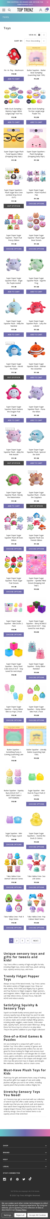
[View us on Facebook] (10, 1179)
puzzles (10, 1053)
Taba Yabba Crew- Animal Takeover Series (13, 877)
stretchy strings (10, 1111)
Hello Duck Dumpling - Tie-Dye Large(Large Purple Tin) (36, 111)
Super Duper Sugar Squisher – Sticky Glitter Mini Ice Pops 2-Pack (14, 709)
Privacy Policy (21, 1210)
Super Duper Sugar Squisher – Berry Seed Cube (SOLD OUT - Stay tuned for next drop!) (13, 667)
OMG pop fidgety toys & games (30, 988)
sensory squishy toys (12, 1015)
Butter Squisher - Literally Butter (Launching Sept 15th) (36, 752)
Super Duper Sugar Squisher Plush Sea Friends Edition (36, 537)
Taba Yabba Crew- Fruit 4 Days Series (14, 917)
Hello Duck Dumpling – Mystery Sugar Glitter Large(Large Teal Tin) (14, 111)
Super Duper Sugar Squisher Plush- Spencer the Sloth (36, 452)
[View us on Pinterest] (17, 1179)
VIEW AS (32, 35)
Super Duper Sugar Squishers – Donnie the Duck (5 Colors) (36, 835)
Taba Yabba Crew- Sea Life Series (36, 877)
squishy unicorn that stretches (15, 1114)
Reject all (20, 1215)
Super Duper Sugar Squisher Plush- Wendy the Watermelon (14, 494)
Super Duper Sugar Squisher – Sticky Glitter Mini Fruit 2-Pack (36, 709)
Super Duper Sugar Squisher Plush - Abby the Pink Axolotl (14, 452)
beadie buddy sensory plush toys (25, 1012)
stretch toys (10, 1102)
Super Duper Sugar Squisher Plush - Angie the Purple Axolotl (13, 280)
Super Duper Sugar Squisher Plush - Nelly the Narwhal (14, 323)
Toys (6, 17)
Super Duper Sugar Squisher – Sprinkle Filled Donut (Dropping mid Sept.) (36, 582)
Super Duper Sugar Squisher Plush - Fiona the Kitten (36, 409)
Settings (7, 1215)
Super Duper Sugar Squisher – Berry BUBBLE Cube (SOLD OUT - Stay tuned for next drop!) (36, 624)
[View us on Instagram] (4, 1179)
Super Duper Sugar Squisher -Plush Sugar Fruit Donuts (13, 580)
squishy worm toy (33, 1109)
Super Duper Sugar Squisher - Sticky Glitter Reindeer (36, 666)
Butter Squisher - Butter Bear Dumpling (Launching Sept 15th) (36, 72)
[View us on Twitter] (23, 1179)
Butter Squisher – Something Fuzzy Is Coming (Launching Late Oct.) (13, 753)
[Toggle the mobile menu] (4, 10)
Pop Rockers (12, 991)
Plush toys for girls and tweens (16, 1077)
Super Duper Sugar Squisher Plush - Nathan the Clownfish (36, 366)
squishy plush (9, 1085)
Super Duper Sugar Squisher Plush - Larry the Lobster (36, 323)
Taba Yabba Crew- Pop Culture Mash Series (36, 917)
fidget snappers (26, 991)
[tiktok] (30, 1179)
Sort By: (18, 41)
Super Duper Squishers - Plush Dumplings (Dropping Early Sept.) (36, 154)
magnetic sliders (13, 993)
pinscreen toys (20, 1061)
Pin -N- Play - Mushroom (14, 70)
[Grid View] (39, 34)
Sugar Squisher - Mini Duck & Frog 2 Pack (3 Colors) (36, 793)
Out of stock (13, 206)
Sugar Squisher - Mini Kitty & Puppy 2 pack (13, 834)
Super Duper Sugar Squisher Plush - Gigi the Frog (36, 280)
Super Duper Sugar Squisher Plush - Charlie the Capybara (36, 494)
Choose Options (36, 203)
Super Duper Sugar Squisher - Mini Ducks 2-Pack (13, 623)
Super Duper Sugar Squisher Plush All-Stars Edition (14, 537)
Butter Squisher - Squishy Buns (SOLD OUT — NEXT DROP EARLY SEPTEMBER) (14, 794)
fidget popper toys (27, 986)
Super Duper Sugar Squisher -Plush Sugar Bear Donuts (36, 237)
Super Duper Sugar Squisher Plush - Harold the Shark (14, 366)
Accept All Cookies (37, 1215)
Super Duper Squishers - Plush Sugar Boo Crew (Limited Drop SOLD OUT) (13, 193)
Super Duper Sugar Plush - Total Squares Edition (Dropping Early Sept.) (14, 154)
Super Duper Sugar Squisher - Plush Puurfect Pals (36, 192)
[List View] (44, 34)
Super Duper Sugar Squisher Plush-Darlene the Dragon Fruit (14, 409)
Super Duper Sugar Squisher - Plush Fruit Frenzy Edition (13, 237)
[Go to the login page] (40, 9)
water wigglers (16, 1022)
